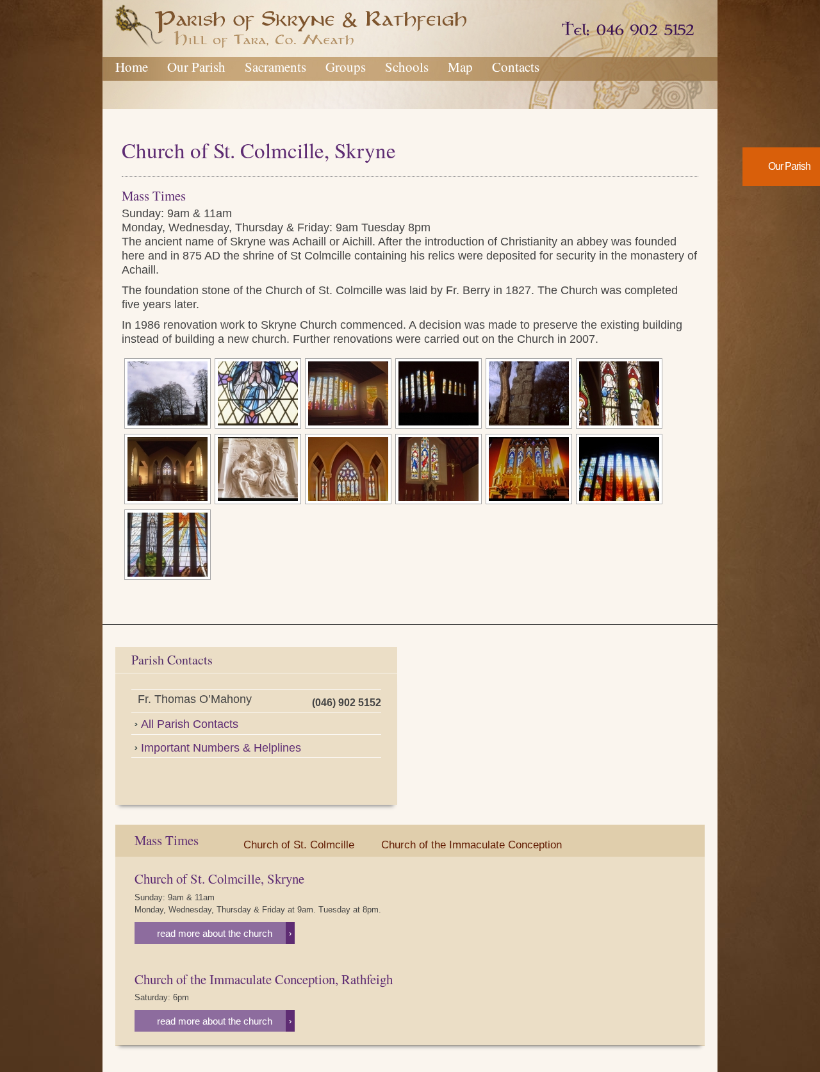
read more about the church (224, 933)
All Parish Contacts (189, 724)
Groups (345, 67)
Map (460, 67)
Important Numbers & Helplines (221, 747)
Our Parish (196, 67)
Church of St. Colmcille (298, 845)
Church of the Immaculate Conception (471, 845)
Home (131, 67)
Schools (407, 67)
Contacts (515, 67)
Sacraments (275, 67)
